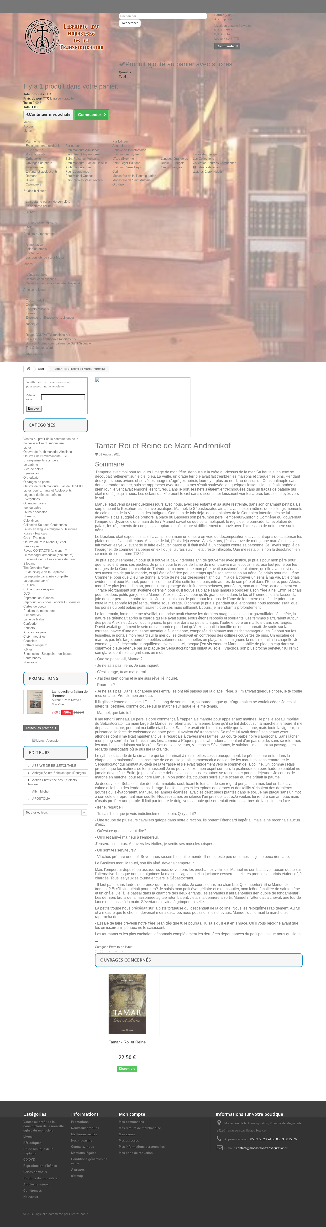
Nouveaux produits (85, 1128)
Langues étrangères (174, 158)
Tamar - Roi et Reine (127, 1042)
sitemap (77, 1176)
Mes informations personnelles (142, 1146)
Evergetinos (31, 499)
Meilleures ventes (84, 1134)
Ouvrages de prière (39, 163)
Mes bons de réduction (136, 1153)
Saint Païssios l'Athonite (82, 158)
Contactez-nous (34, 6)
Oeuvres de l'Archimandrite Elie (45, 456)
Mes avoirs (127, 1134)
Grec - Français (171, 167)
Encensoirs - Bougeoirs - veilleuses (50, 317)
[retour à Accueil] (28, 369)
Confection (33, 253)
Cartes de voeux (34, 606)
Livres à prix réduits (209, 171)
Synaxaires (31, 473)
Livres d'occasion (205, 154)
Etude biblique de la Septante (43, 572)
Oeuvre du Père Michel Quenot (44, 542)
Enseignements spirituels (43, 146)
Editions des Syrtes (126, 154)
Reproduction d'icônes (41, 279)
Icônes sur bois (36, 274)
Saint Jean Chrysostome (82, 154)
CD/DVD (29, 585)
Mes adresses (129, 1140)
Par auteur (72, 146)
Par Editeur (120, 141)
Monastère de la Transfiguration (134, 176)
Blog (41, 368)
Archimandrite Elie (78, 167)
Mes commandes (131, 1122)
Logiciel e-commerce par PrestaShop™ (61, 1214)
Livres (27, 447)
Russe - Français (172, 163)
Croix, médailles (37, 300)
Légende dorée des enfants (42, 495)
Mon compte (132, 1114)
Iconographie (34, 167)
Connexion (30, 2)
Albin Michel (40, 791)
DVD (29, 227)
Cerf (115, 171)
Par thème (33, 141)
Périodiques (31, 546)
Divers (30, 180)
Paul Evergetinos (77, 171)
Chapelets (33, 305)
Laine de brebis (36, 249)
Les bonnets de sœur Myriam (46, 257)
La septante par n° (38, 206)
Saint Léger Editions (126, 163)
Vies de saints (36, 154)
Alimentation (34, 244)
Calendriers (33, 184)
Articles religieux (34, 632)
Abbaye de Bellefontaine (129, 150)
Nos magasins (81, 1140)
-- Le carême (34, 150)
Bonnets (29, 628)
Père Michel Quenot (79, 176)
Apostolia (118, 146)
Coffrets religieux (37, 309)
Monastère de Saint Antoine (131, 180)
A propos (78, 1169)
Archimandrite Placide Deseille (86, 163)
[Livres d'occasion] (46, 740)
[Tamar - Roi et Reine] (127, 1004)
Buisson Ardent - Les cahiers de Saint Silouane (58, 343)
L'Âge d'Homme (123, 158)
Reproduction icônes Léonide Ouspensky (54, 283)
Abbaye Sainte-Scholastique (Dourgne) (58, 773)
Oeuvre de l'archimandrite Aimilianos (48, 452)
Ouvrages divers (34, 503)
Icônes (30, 313)
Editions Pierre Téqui (126, 167)
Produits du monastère (39, 611)
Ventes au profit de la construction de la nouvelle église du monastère (43, 1126)
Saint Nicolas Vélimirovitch (84, 180)
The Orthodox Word (39, 347)
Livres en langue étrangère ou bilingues (50, 529)
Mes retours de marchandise (140, 1128)
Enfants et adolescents (42, 171)
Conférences (32, 658)
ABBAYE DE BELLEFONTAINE (53, 765)
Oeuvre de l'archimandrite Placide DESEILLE (54, 486)
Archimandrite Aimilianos (82, 150)
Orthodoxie (33, 158)
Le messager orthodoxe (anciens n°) (51, 339)
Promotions (43, 678)
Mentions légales (83, 1153)
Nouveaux (30, 662)
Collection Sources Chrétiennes (214, 163)
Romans (31, 176)
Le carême (30, 464)
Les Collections (203, 158)
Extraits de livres (208, 167)
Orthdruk (118, 184)
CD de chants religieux (41, 223)
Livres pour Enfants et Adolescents (47, 490)
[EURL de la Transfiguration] (67, 36)
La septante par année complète (48, 201)
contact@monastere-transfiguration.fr (261, 1148)
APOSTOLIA (40, 798)
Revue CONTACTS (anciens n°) (48, 335)
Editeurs (39, 752)
